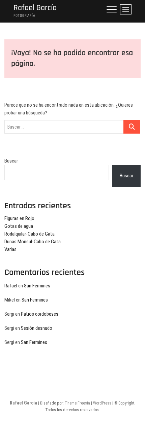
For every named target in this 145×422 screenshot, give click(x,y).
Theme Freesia (77, 403)
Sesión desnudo (36, 328)
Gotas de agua (18, 226)
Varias (10, 249)
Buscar (11, 161)
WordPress (102, 403)
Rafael (10, 286)
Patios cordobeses (39, 314)
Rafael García (35, 8)
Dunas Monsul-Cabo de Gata (32, 242)
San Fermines (37, 286)
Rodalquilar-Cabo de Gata (29, 234)
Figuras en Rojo (19, 218)
